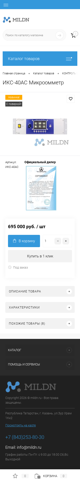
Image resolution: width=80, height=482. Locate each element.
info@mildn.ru (29, 447)
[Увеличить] (40, 124)
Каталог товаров (24, 58)
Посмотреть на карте (20, 425)
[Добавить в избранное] (71, 99)
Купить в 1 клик (40, 256)
